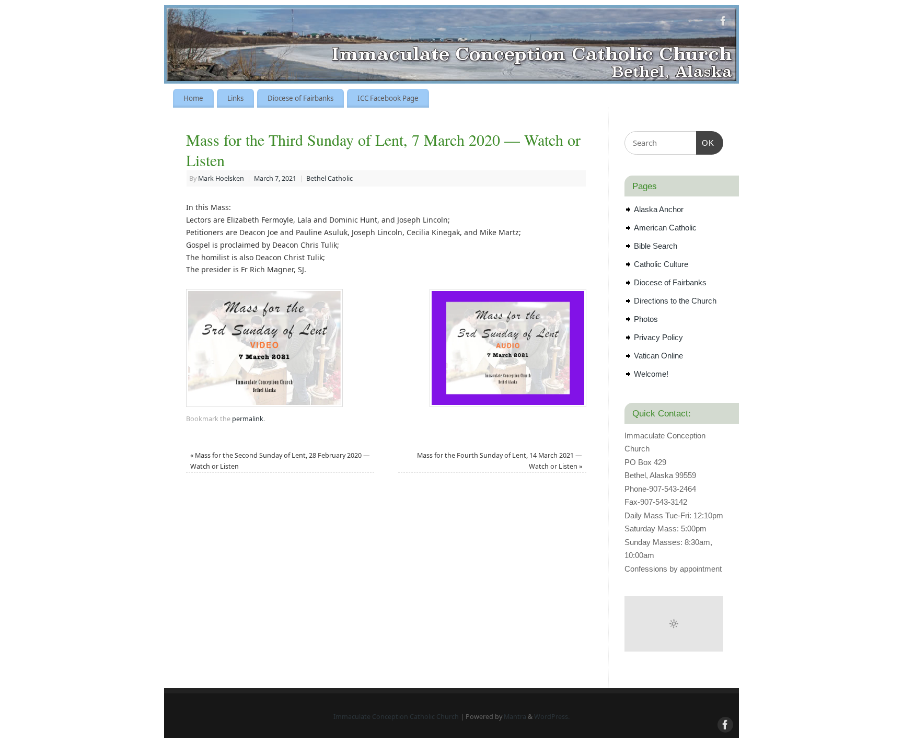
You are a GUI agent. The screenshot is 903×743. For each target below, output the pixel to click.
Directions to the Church (675, 300)
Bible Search (655, 245)
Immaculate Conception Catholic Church (396, 716)
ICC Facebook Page (388, 98)
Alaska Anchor (659, 209)
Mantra (515, 716)
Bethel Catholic (329, 178)
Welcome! (651, 373)
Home (193, 98)
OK (705, 142)
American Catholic (665, 227)
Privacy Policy (658, 337)
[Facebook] (723, 22)
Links (235, 98)
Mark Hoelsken (221, 178)
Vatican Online (658, 355)
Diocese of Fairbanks (300, 98)
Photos (646, 319)
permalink (247, 418)
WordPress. (552, 716)
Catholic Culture (661, 264)
